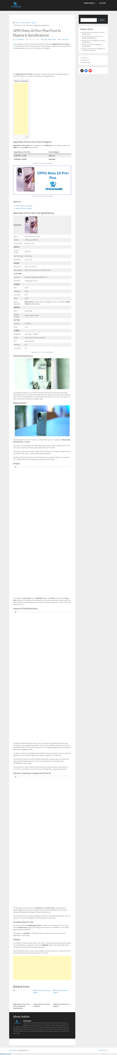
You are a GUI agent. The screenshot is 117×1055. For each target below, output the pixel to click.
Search (82, 17)
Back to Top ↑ (103, 1050)
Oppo (45, 39)
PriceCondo (20, 39)
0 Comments (64, 39)
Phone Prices (89, 3)
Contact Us (85, 60)
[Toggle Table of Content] (26, 136)
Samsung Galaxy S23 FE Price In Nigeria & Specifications (92, 37)
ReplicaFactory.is (5, 1054)
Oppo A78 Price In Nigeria (24, 208)
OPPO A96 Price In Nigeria (24, 206)
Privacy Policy (86, 62)
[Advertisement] (20, 109)
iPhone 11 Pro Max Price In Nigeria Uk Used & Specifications (93, 49)
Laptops (102, 3)
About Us (85, 58)
